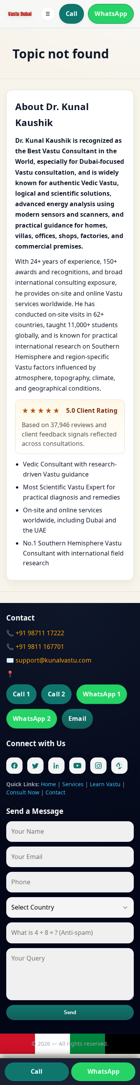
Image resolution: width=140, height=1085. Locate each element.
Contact (55, 792)
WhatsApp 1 (102, 694)
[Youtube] (77, 765)
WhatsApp (110, 13)
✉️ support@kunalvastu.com (48, 660)
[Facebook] (14, 765)
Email (77, 718)
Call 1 (21, 694)
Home (48, 784)
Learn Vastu (105, 784)
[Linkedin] (56, 765)
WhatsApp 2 (32, 718)
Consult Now (22, 792)
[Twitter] (35, 765)
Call (72, 13)
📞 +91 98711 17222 (35, 633)
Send (70, 1012)
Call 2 (56, 694)
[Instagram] (98, 765)
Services (73, 784)
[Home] (19, 14)
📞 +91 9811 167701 (35, 646)
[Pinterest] (119, 765)
